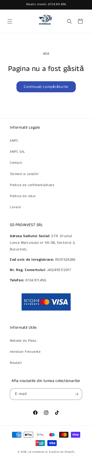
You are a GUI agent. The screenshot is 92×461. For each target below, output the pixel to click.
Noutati (16, 362)
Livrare (15, 207)
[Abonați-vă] (76, 394)
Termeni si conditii (24, 174)
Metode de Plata (23, 340)
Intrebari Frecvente (25, 351)
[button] (9, 21)
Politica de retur (23, 196)
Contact (16, 162)
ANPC (14, 140)
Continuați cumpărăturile (46, 86)
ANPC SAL (17, 151)
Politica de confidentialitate (32, 185)
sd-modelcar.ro (38, 452)
